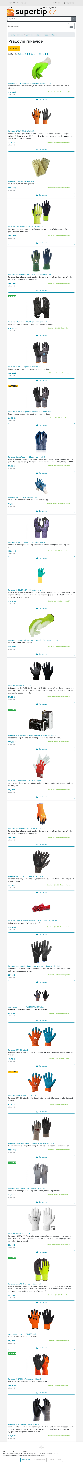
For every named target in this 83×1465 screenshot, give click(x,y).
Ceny (33, 54)
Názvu (41, 54)
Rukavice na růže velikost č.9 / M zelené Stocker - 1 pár (29, 83)
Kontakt (12, 3)
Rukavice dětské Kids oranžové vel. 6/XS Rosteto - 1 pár (30, 829)
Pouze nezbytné (39, 1460)
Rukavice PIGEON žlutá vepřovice (21, 181)
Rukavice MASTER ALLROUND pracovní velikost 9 (27, 322)
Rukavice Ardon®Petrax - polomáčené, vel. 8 (25, 1284)
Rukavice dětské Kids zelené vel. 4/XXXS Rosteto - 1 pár (29, 275)
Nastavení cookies (55, 1460)
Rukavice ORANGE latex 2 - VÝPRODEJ (23, 1096)
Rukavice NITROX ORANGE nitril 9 (21, 131)
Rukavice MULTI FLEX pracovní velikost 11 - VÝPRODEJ (29, 412)
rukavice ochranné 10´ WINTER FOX (22, 1334)
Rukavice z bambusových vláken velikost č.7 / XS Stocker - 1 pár (33, 640)
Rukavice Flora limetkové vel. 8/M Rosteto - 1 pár (27, 227)
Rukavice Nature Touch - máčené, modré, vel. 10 (26, 457)
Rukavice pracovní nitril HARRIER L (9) (23, 497)
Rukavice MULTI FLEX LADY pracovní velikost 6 (26, 542)
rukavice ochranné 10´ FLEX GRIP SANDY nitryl (26, 1007)
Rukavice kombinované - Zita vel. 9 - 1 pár (24, 781)
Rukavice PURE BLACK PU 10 (19, 686)
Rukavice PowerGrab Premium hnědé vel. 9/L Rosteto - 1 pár (31, 1143)
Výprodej (14, 48)
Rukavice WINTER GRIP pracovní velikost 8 (24, 1379)
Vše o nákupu (21, 3)
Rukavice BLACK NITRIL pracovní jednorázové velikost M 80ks (32, 735)
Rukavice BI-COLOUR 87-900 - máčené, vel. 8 (25, 590)
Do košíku (42, 99)
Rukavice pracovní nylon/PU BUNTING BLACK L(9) (27, 876)
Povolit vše (26, 1460)
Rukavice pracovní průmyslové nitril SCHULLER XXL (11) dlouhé (32, 921)
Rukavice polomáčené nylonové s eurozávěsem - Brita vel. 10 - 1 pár (34, 966)
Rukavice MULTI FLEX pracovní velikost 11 (24, 367)
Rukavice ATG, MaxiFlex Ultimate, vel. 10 (23, 1424)
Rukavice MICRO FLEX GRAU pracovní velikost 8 (26, 1188)
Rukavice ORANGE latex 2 (18, 1050)
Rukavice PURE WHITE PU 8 (19, 1234)
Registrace (69, 3)
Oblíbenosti (22, 54)
